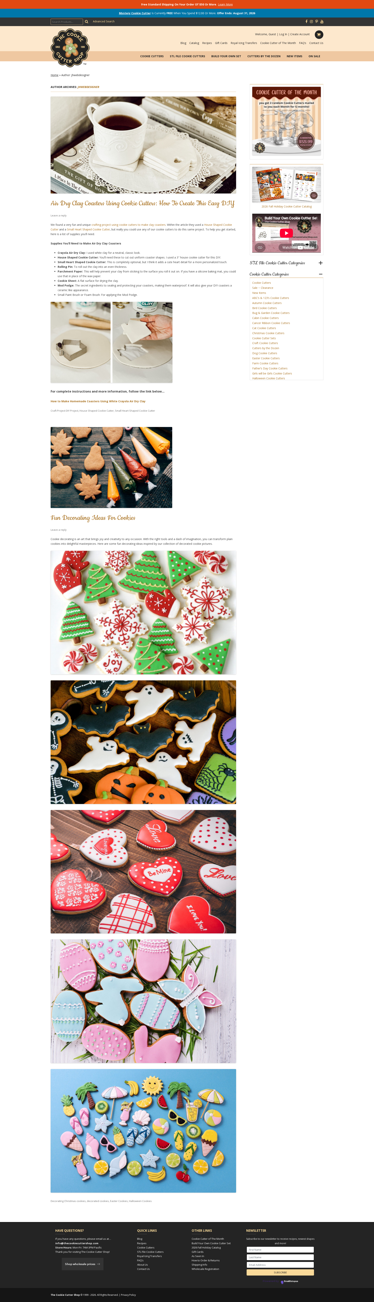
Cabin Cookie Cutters (265, 318)
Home (54, 75)
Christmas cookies (75, 1201)
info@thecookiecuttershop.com (76, 1243)
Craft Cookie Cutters (265, 343)
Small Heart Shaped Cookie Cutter (88, 229)
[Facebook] (306, 21)
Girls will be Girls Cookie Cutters (272, 373)
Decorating (57, 1201)
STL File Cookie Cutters (187, 56)
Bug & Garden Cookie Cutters (271, 313)
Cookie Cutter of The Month (278, 43)
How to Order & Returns (206, 1260)
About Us (142, 1264)
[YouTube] (321, 21)
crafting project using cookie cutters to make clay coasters (129, 225)
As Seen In (198, 1256)
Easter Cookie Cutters (266, 358)
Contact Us (316, 43)
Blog (183, 43)
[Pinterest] (316, 21)
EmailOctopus (291, 1281)
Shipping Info (199, 1264)
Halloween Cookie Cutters (268, 378)
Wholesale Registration (205, 1269)
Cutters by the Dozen (263, 56)
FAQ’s (302, 43)
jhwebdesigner (88, 87)
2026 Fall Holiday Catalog (206, 1247)
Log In (283, 34)
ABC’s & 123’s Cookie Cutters (270, 298)
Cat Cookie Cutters (264, 328)
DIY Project (72, 410)
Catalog (194, 43)
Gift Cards (221, 43)
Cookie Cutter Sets (264, 338)
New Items (294, 56)
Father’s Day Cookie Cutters (270, 368)
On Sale (314, 56)
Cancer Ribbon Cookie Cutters (271, 323)
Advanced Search (104, 21)
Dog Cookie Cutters (264, 353)
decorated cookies (98, 1201)
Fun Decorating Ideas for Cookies (93, 517)
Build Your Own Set (226, 56)
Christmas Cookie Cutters (268, 333)
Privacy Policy (128, 1295)
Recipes (207, 43)
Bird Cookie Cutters (264, 308)
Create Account (300, 34)
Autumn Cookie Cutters (267, 303)
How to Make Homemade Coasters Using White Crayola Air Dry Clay (98, 401)
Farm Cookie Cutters (265, 363)
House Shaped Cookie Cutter (96, 410)
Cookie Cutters (152, 56)
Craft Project (58, 410)
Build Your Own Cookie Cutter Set (211, 1243)
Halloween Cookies (140, 1201)
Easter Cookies (119, 1201)
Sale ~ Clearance (262, 288)
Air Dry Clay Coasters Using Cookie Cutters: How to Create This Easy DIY (142, 203)
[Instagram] (311, 21)
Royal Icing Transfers (244, 43)
